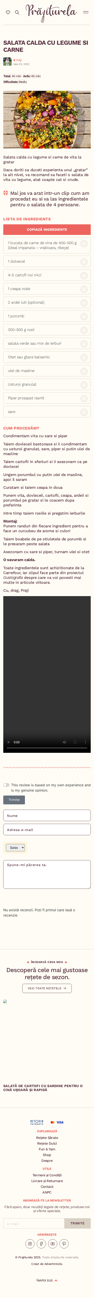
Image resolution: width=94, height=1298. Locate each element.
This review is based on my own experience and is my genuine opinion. (51, 787)
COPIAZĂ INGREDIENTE (47, 229)
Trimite (14, 800)
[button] (86, 11)
